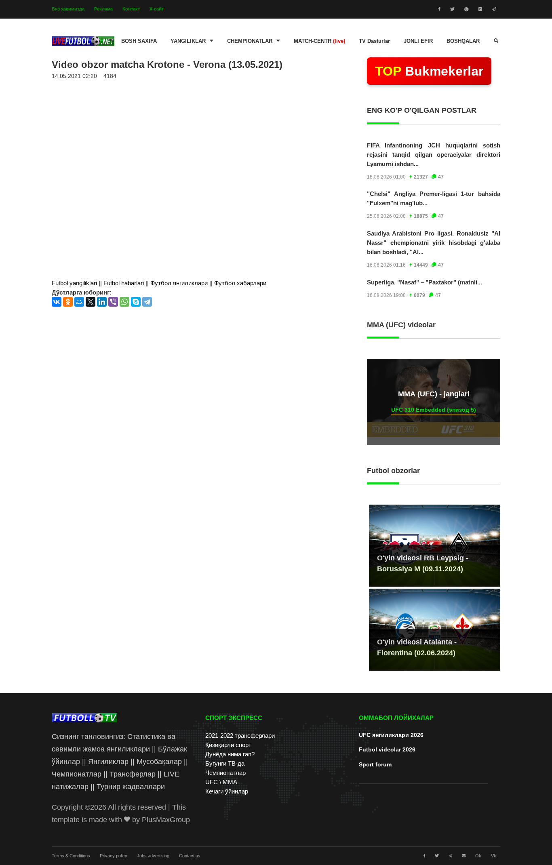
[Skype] (136, 302)
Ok (478, 855)
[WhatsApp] (124, 302)
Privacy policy (113, 855)
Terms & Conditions (71, 855)
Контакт (131, 8)
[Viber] (113, 302)
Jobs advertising (153, 855)
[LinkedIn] (102, 302)
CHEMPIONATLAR (249, 41)
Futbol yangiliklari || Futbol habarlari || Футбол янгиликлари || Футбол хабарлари (159, 283)
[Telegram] (147, 302)
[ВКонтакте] (56, 302)
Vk (493, 855)
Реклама (103, 8)
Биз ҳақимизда (68, 8)
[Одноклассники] (68, 302)
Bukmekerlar (429, 71)
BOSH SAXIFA (139, 41)
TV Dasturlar (374, 41)
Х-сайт (157, 8)
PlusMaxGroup (166, 820)
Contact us (189, 855)
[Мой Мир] (79, 302)
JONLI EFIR (418, 41)
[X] (90, 302)
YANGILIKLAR (188, 41)
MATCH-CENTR (319, 41)
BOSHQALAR (463, 41)
